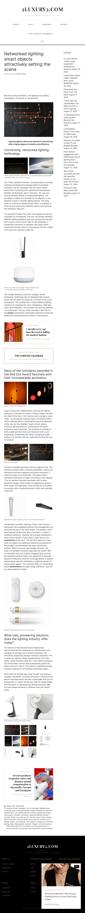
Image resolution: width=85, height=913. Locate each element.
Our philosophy (8, 864)
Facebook (6, 888)
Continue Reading (52, 904)
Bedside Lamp (45, 808)
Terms (32, 888)
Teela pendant (19, 824)
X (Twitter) (6, 895)
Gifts (13, 806)
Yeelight (35, 824)
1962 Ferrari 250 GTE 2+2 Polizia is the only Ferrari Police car (28, 826)
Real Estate (20, 806)
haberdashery (9, 813)
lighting (20, 813)
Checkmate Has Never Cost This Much (70, 92)
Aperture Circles (12, 808)
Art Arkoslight (34, 808)
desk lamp (49, 810)
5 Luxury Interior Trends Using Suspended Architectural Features (70, 64)
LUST (30, 24)
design (10, 313)
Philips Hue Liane (17, 817)
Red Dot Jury (47, 437)
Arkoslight (22, 808)
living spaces (8, 815)
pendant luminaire (21, 182)
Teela (12, 824)
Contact (5, 871)
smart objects (31, 822)
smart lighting (20, 822)
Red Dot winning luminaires (15, 96)
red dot (26, 817)
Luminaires (24, 815)
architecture (9, 540)
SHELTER (47, 24)
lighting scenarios (30, 813)
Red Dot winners (39, 819)
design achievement (37, 810)
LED (16, 813)
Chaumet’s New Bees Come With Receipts (70, 190)
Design (9, 806)
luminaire (17, 815)
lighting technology (44, 813)
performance (15, 567)
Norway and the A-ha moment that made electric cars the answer (29, 828)
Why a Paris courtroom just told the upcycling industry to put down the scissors (72, 176)
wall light (11, 214)
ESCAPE (64, 24)
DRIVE (16, 24)
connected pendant (23, 810)
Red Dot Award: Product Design (31, 413)
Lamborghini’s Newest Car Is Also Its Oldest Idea (72, 131)
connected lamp (9, 810)
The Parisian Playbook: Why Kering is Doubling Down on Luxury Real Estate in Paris (61, 896)
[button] (21, 24)
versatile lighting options (29, 201)
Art (28, 808)
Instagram (6, 892)
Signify (12, 822)
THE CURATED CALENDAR (40, 34)
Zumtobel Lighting (44, 824)
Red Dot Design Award (25, 819)
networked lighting (35, 815)
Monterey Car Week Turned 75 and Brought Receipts (72, 143)
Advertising (6, 868)
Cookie (33, 892)
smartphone (21, 217)
